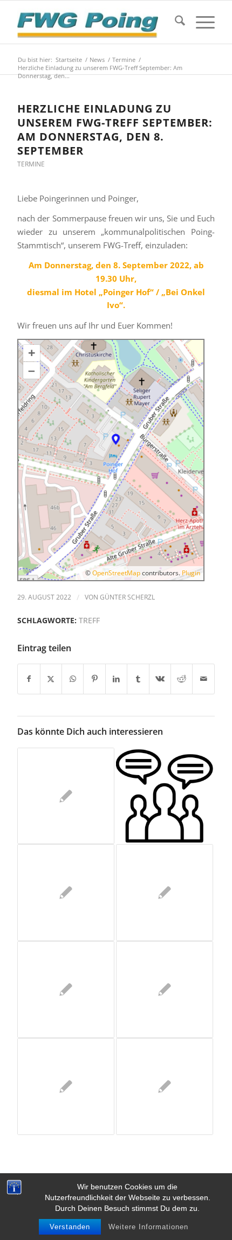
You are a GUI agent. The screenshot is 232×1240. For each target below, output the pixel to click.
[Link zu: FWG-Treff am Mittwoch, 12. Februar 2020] (164, 989)
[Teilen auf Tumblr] (137, 679)
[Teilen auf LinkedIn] (116, 679)
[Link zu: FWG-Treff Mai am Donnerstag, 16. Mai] (65, 1086)
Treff (89, 620)
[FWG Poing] (96, 22)
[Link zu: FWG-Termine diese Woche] (65, 796)
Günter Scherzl (127, 597)
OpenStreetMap (116, 572)
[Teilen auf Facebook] (28, 679)
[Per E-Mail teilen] (203, 679)
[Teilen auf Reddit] (181, 679)
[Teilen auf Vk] (159, 679)
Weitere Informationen (148, 1227)
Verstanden (70, 1227)
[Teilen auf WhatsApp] (72, 679)
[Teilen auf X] (51, 679)
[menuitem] (174, 22)
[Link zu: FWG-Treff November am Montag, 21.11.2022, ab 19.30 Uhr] (164, 796)
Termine (31, 164)
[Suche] (174, 22)
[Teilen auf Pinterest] (94, 679)
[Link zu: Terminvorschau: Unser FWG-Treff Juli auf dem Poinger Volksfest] (164, 1086)
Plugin (190, 572)
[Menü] (200, 22)
